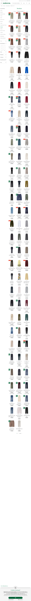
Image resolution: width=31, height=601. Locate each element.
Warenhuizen (2, 0)
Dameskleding (8, 5)
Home (1, 5)
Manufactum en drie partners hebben (10, 591)
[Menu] (1, 3)
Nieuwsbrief (6, 0)
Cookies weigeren (11, 599)
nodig (24, 591)
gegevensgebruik (14, 592)
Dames (4, 5)
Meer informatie (20, 599)
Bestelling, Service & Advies (24, 0)
